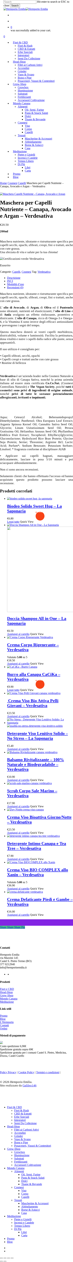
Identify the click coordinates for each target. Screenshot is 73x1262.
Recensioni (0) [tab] (15, 287)
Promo (3, 1015)
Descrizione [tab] (13, 277)
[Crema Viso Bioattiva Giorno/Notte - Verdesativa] (25, 809)
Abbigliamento (29, 1206)
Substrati (19, 1158)
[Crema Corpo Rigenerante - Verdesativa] (30, 637)
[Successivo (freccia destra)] (5, 1261)
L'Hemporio (7, 1022)
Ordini (3, 1028)
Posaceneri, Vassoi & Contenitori (32, 1145)
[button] (18, 634)
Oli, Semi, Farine (30, 1174)
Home (3, 183)
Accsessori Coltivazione (27, 1164)
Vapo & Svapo (22, 1139)
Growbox (19, 1152)
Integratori (20, 1120)
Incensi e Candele (24, 1222)
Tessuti (18, 1200)
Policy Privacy (8, 1072)
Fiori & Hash (21, 1110)
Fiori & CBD (14, 1107)
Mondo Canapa (8, 998)
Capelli (22, 183)
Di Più (17, 1228)
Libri (24, 1232)
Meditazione (7, 1001)
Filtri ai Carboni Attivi (26, 1129)
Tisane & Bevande (31, 1184)
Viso (23, 1190)
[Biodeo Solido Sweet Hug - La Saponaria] (29, 498)
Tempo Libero (22, 1225)
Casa (24, 1212)
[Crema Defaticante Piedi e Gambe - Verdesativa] (25, 891)
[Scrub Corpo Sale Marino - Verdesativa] (29, 783)
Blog (2, 1018)
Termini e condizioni (47, 1072)
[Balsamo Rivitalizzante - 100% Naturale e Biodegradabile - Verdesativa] (32, 752)
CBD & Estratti (23, 1113)
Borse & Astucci (30, 1209)
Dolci (24, 1180)
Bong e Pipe (21, 1142)
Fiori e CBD (7, 989)
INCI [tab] (10, 281)
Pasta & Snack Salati (32, 1177)
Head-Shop (6, 992)
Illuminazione (21, 1155)
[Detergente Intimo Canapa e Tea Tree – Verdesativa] (33, 835)
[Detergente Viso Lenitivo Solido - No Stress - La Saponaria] (40, 724)
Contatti (4, 1025)
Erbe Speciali (21, 1116)
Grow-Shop (6, 995)
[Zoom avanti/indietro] (1, 1258)
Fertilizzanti (20, 1161)
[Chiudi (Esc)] (12, 1258)
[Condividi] (8, 1258)
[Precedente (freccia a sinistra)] (1, 1261)
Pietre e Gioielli (23, 1219)
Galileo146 (29, 1085)
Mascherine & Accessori (35, 1203)
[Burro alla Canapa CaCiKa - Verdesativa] (22, 666)
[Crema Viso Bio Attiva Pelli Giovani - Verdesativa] (33, 693)
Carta (24, 1235)
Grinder (18, 1136)
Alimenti (19, 1171)
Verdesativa (44, 271)
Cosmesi (12, 183)
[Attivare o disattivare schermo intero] (5, 1258)
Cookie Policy (26, 1072)
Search (15, 5)
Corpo (24, 1193)
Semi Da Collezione (25, 1123)
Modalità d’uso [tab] (15, 284)
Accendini (20, 1132)
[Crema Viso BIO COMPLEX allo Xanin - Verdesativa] (31, 862)
